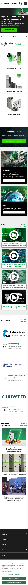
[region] (14, 572)
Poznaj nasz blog (14, 212)
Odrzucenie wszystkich (14, 578)
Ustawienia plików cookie (14, 574)
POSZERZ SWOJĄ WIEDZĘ (14, 180)
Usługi (4, 545)
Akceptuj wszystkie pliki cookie (13, 582)
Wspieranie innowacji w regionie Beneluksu (14, 474)
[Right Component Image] (14, 199)
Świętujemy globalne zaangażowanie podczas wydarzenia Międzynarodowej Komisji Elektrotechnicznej (14, 498)
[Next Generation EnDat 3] (14, 437)
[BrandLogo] (5, 4)
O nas (3, 555)
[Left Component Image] (14, 164)
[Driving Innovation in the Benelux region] (14, 463)
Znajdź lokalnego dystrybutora (13, 141)
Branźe (4, 539)
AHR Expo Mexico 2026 (16, 375)
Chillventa (12, 407)
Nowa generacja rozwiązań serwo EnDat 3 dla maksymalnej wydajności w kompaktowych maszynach (14, 449)
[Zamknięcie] (26, 561)
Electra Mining (13, 344)
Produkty (4, 534)
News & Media (6, 550)
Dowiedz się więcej (9, 29)
